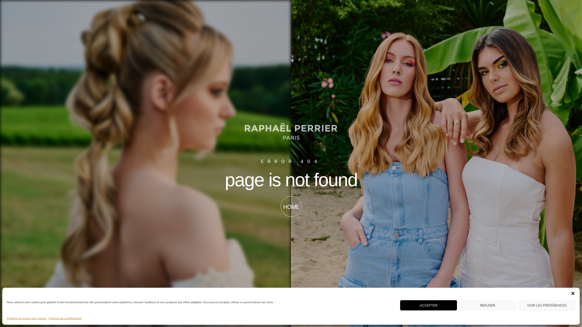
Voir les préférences (547, 305)
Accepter (428, 305)
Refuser (487, 305)
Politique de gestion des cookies (26, 318)
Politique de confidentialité (65, 318)
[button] (573, 293)
